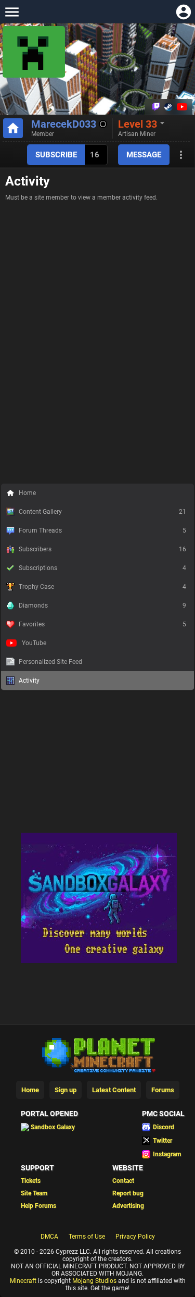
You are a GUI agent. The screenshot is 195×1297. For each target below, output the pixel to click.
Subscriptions (102, 568)
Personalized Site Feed (50, 661)
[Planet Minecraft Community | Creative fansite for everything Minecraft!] (97, 1054)
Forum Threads (102, 530)
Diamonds (102, 605)
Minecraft (23, 1280)
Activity (29, 680)
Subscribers (102, 549)
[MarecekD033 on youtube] (181, 107)
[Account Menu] (183, 11)
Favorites (102, 624)
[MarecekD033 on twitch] (156, 107)
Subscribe (56, 154)
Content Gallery (102, 511)
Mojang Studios (94, 1280)
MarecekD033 (63, 124)
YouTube (34, 643)
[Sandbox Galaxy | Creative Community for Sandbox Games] (99, 961)
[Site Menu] (11, 11)
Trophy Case (102, 586)
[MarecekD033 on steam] (168, 107)
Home (27, 493)
